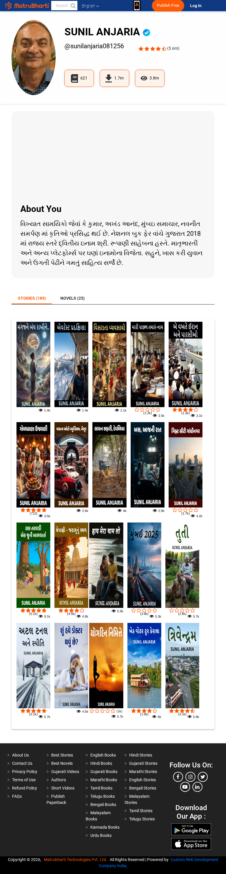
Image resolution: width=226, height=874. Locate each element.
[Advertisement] (113, 156)
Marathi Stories (143, 771)
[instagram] (190, 777)
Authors (58, 779)
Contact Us (22, 763)
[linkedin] (197, 787)
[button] (72, 5)
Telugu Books (102, 796)
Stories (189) (32, 298)
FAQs (17, 796)
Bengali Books (103, 804)
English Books (103, 755)
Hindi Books (101, 763)
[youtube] (185, 787)
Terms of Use (24, 779)
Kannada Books (104, 827)
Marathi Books (103, 779)
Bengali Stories (142, 788)
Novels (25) (72, 298)
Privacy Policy (24, 771)
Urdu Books (101, 835)
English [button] (88, 6)
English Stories (142, 779)
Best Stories (62, 755)
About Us (20, 755)
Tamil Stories (140, 810)
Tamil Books (101, 788)
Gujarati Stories (143, 763)
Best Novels (62, 763)
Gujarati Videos (65, 771)
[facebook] (178, 777)
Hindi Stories (140, 755)
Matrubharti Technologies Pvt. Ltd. (76, 859)
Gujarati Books (103, 771)
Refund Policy (24, 788)
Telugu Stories (142, 819)
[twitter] (203, 777)
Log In (196, 6)
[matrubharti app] (137, 6)
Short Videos (62, 788)
